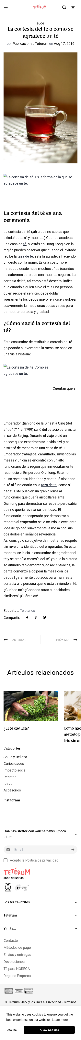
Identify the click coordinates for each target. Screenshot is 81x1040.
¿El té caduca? (16, 728)
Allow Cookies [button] (49, 1029)
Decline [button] (12, 1029)
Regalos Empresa (17, 976)
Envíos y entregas (17, 955)
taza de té (25, 256)
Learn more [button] (60, 1019)
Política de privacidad (41, 860)
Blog (40, 23)
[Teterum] (40, 7)
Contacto (11, 940)
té (24, 244)
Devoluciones (14, 962)
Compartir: (12, 618)
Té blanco (27, 610)
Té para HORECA (17, 969)
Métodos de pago (17, 947)
